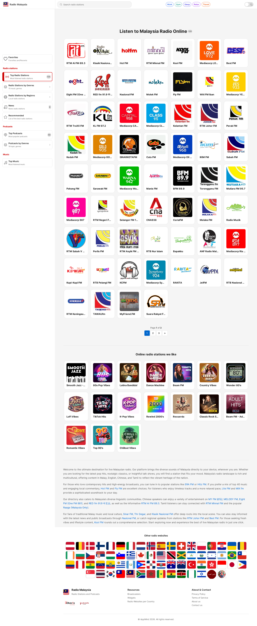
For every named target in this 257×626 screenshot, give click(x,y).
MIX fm (240, 488)
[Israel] (201, 574)
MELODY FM (231, 499)
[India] (201, 565)
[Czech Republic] (90, 555)
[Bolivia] (90, 565)
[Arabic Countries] (211, 574)
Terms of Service (200, 597)
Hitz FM (202, 484)
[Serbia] (100, 555)
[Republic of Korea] (110, 574)
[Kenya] (181, 574)
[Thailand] (100, 574)
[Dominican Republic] (150, 565)
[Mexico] (150, 555)
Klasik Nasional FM (162, 514)
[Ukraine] (231, 546)
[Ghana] (171, 574)
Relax (196, 4)
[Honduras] (211, 555)
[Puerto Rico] (140, 565)
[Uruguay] (120, 565)
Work (169, 4)
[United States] (161, 555)
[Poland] (201, 546)
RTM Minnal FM (214, 503)
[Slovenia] (120, 555)
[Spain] (161, 546)
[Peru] (80, 565)
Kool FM (98, 522)
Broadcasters (133, 594)
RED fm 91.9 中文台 (99, 503)
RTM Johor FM (195, 518)
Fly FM (118, 488)
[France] (110, 546)
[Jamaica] (181, 555)
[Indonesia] (221, 565)
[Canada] (140, 555)
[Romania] (242, 546)
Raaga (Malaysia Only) (75, 507)
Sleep (187, 4)
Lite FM (226, 488)
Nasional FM (129, 518)
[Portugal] (211, 546)
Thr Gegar (139, 514)
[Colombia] (70, 565)
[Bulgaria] (80, 555)
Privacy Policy (198, 594)
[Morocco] (150, 574)
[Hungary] (110, 555)
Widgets (131, 597)
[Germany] (120, 546)
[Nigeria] (191, 574)
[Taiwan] (120, 574)
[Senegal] (161, 574)
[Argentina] (221, 555)
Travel (206, 4)
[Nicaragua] (191, 555)
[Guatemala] (130, 565)
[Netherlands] (140, 546)
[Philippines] (242, 565)
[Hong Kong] (211, 565)
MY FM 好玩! (215, 499)
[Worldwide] (221, 574)
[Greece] (130, 555)
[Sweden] (171, 546)
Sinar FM (128, 514)
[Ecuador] (110, 565)
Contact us (197, 605)
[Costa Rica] (161, 565)
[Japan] (231, 565)
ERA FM (189, 484)
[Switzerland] (181, 546)
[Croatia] (221, 546)
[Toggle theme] (249, 4)
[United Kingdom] (191, 546)
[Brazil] (231, 555)
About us (196, 601)
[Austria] (70, 546)
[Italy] (130, 546)
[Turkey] (191, 565)
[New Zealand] (181, 565)
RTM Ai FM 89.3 (150, 503)
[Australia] (171, 565)
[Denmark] (90, 546)
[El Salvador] (201, 555)
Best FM (213, 518)
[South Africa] (140, 574)
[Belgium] (80, 546)
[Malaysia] (130, 574)
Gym (178, 4)
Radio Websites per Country (141, 601)
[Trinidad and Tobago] (171, 555)
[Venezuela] (100, 565)
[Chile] (242, 555)
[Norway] (150, 546)
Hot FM (105, 488)
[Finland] (100, 546)
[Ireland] (70, 555)
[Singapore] (90, 574)
